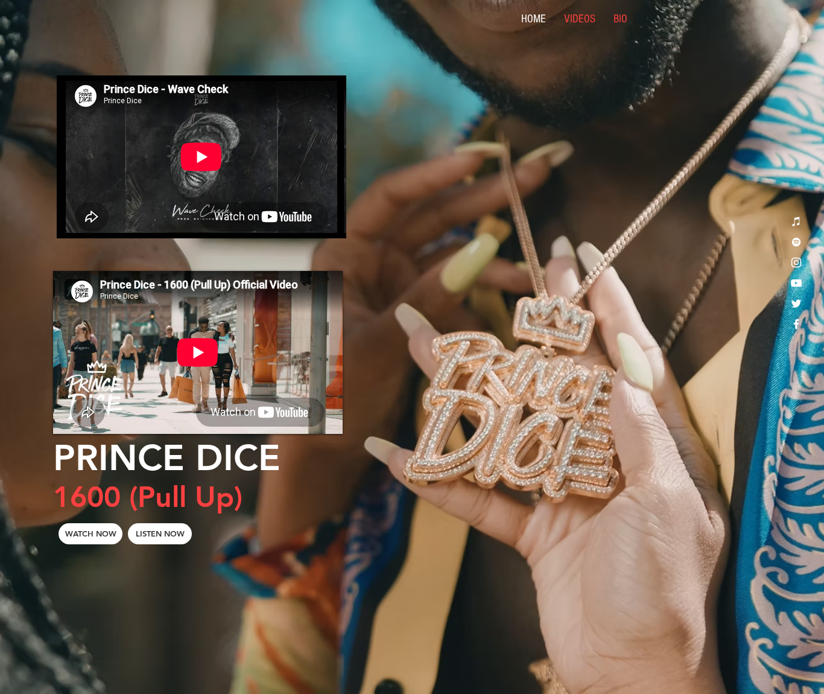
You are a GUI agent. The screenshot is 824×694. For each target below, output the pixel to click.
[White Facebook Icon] (796, 324)
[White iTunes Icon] (796, 221)
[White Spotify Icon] (796, 242)
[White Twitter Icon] (796, 303)
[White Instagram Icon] (796, 262)
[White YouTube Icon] (796, 283)
